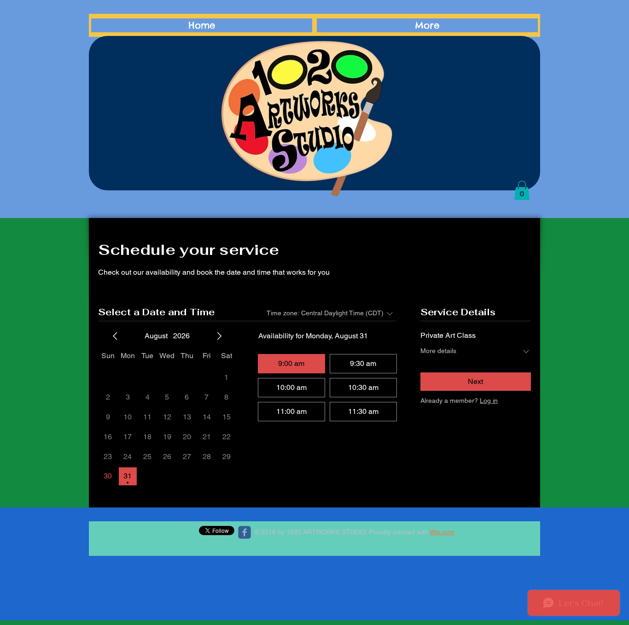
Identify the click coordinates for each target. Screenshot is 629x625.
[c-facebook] (244, 532)
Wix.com (442, 532)
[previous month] (115, 336)
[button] (522, 190)
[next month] (219, 336)
